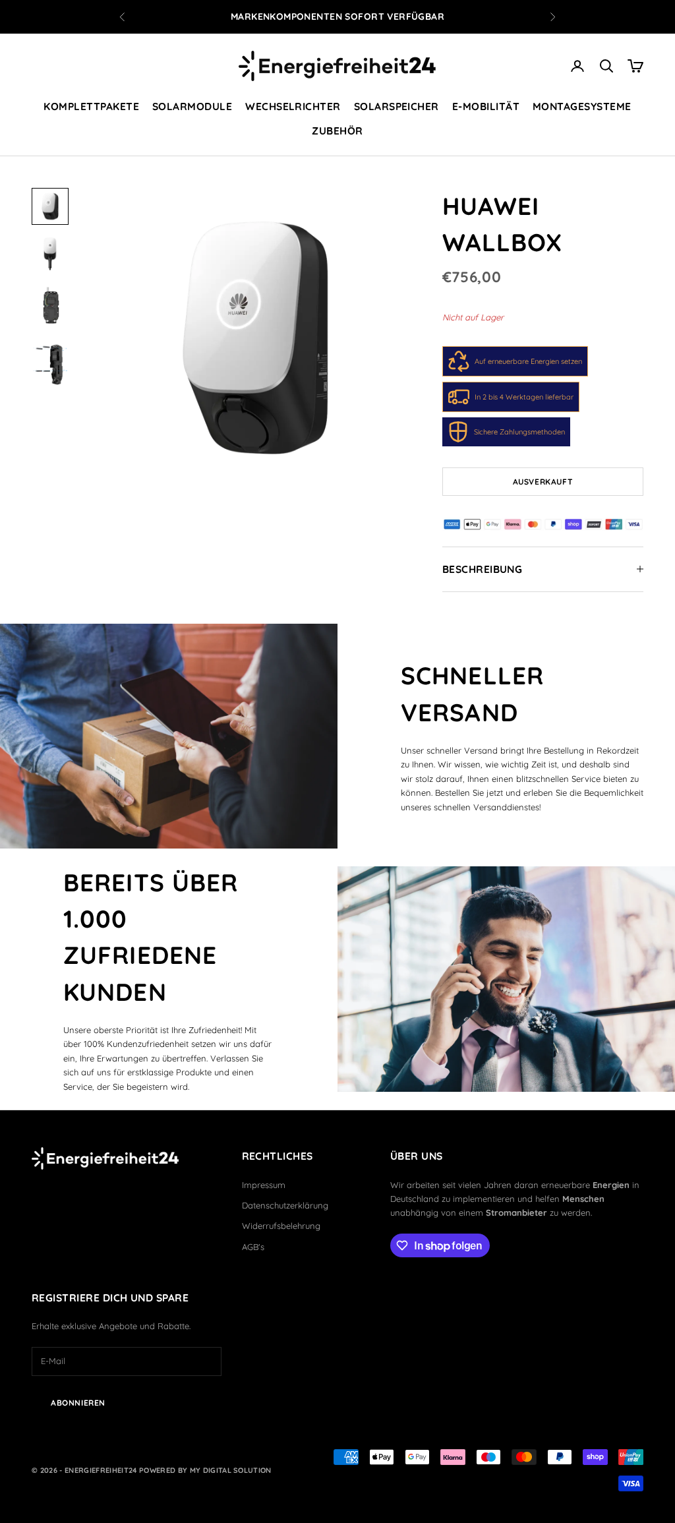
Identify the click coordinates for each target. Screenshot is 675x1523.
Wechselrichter (293, 106)
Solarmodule (192, 106)
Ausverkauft (543, 482)
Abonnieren (78, 1403)
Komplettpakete (91, 106)
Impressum (263, 1185)
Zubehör (337, 130)
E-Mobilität (485, 106)
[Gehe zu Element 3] (50, 306)
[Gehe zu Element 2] (50, 253)
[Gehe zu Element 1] (50, 206)
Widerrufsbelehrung (281, 1225)
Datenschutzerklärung (285, 1205)
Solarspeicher (396, 106)
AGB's (253, 1246)
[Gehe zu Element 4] (50, 363)
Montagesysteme (582, 106)
